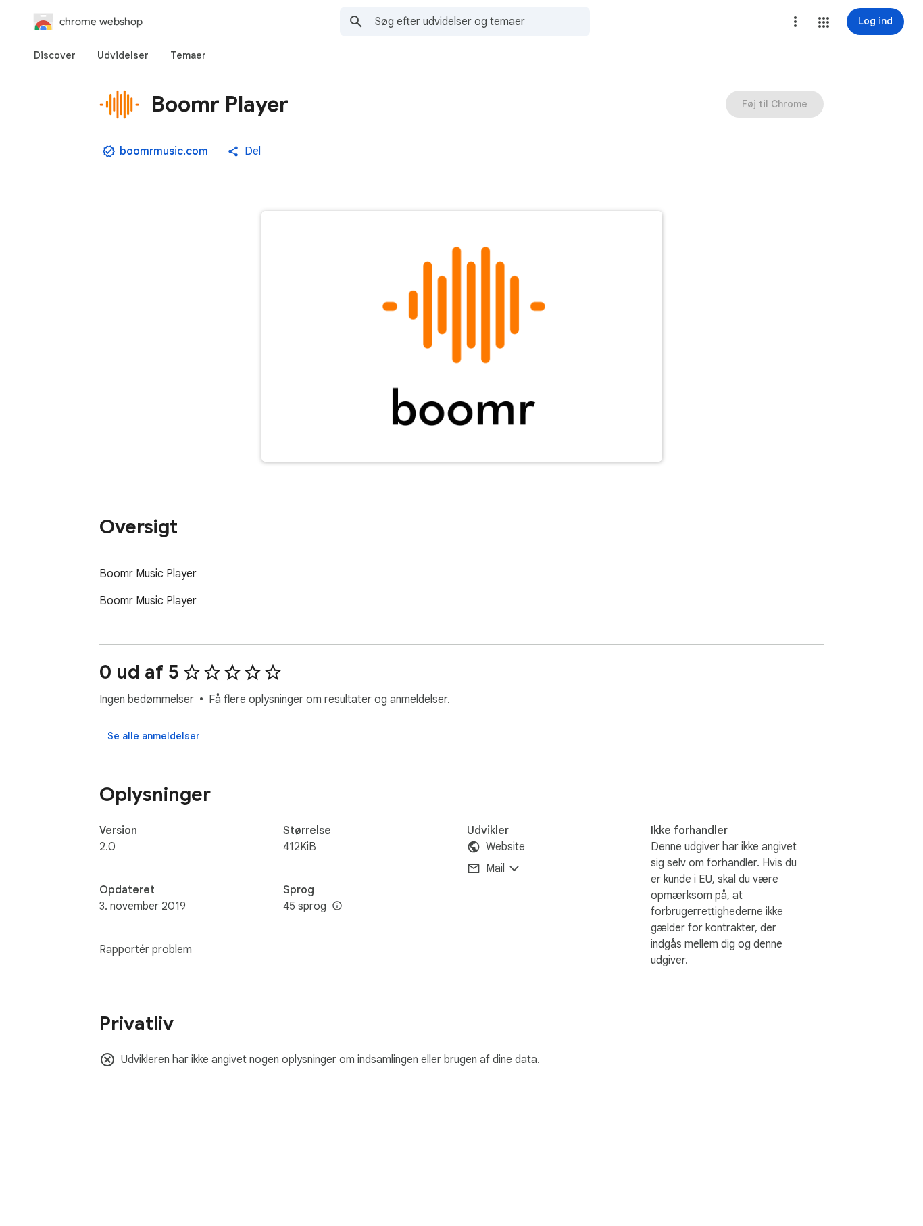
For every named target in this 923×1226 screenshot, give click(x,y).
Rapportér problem (145, 949)
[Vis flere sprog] (337, 906)
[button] (823, 22)
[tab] (54, 55)
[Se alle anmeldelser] (153, 736)
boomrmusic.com (164, 151)
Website (505, 847)
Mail (495, 868)
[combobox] (482, 22)
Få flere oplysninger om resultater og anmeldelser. (329, 699)
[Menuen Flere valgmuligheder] (795, 21)
